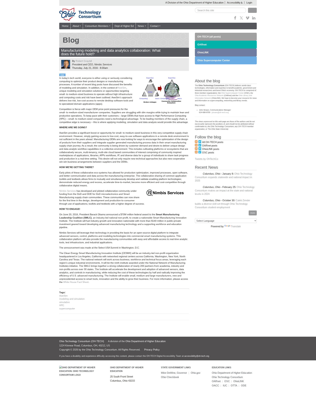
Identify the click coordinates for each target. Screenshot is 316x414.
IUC (225, 385)
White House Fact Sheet (76, 282)
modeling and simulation (72, 299)
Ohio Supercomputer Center (213, 60)
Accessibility (233, 2)
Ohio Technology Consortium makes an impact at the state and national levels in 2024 (225, 190)
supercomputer (67, 308)
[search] (220, 10)
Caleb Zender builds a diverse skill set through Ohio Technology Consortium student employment (222, 204)
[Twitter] (241, 19)
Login (249, 2)
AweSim (122, 87)
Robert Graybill (84, 61)
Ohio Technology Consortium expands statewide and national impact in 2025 (223, 177)
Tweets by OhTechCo (206, 158)
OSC (62, 75)
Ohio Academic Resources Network (209, 95)
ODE (243, 385)
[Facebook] (235, 19)
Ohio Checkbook (170, 377)
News (141, 26)
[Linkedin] (254, 19)
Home (65, 26)
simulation (64, 302)
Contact (154, 26)
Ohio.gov (195, 372)
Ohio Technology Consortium (227, 377)
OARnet (202, 44)
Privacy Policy (152, 349)
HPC (61, 305)
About (76, 26)
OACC (215, 385)
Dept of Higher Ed (124, 26)
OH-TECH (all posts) (209, 36)
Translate (236, 226)
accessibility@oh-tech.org (196, 356)
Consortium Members (96, 26)
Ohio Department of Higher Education (232, 372)
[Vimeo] (247, 19)
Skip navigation (9, 2)
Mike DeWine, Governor (174, 372)
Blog (71, 40)
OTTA (234, 385)
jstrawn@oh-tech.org (220, 112)
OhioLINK (203, 52)
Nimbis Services (67, 191)
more (252, 213)
